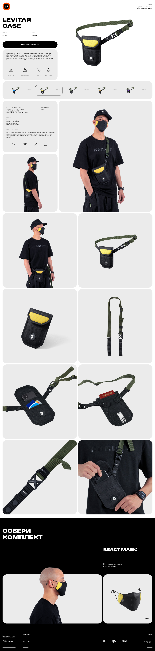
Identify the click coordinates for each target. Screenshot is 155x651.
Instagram (26, 634)
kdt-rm (147, 618)
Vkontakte (26, 641)
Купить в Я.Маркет (30, 45)
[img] (6, 6)
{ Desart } (149, 642)
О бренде (149, 634)
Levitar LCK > (148, 18)
